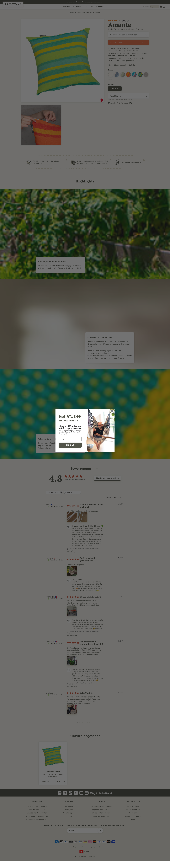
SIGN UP (70, 445)
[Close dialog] (112, 411)
